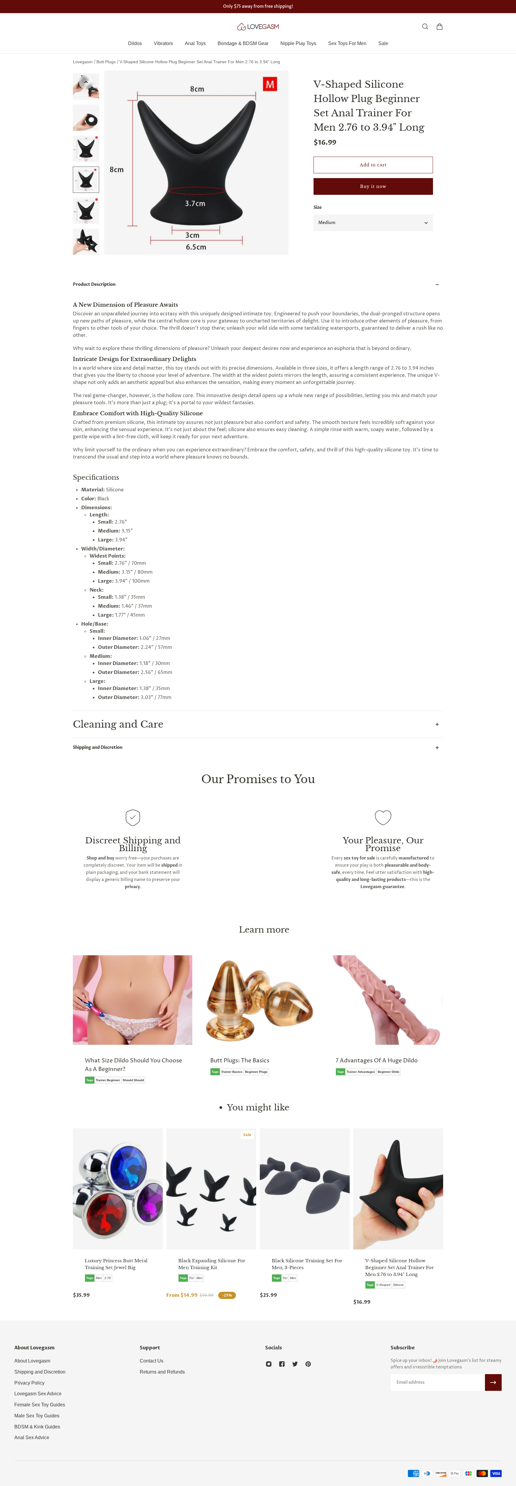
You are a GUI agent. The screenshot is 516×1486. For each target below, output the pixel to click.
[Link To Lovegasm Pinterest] (308, 1364)
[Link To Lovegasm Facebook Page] (281, 1364)
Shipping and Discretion (97, 747)
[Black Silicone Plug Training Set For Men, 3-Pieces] (305, 1188)
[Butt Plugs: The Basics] (249, 1019)
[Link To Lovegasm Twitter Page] (295, 1364)
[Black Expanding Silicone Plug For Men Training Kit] (211, 1188)
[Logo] (258, 26)
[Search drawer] (425, 26)
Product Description (94, 284)
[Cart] (439, 26)
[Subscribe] (493, 1382)
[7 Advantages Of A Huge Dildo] (374, 1019)
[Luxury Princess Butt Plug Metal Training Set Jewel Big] (118, 1188)
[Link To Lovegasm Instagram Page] (268, 1364)
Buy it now (373, 186)
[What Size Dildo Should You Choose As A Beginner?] (123, 1023)
